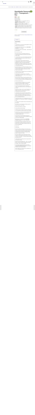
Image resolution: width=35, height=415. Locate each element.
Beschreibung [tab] (17, 39)
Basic (19, 35)
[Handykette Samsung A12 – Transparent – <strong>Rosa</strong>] (34, 207)
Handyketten (28, 34)
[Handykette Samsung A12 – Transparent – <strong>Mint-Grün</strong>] (0, 207)
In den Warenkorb (24, 31)
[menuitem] (28, 3)
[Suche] (28, 3)
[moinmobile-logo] (4, 3)
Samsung (26, 34)
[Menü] (30, 3)
